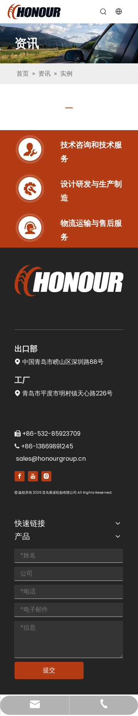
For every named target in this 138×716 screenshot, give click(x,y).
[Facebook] (20, 476)
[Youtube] (33, 476)
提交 (49, 670)
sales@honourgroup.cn (51, 458)
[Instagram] (46, 476)
